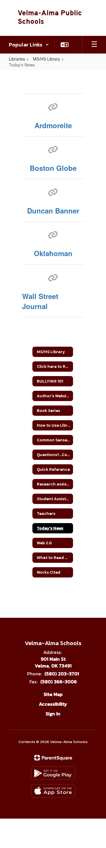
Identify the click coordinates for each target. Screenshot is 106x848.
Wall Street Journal (40, 301)
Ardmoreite (53, 125)
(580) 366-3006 (58, 681)
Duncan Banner (53, 211)
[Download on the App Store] (53, 790)
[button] (29, 45)
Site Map (53, 694)
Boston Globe (53, 168)
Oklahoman (53, 253)
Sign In (53, 713)
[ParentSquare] (53, 757)
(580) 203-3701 (61, 673)
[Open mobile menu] (94, 45)
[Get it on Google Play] (53, 773)
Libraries (17, 59)
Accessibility (53, 703)
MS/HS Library (46, 59)
